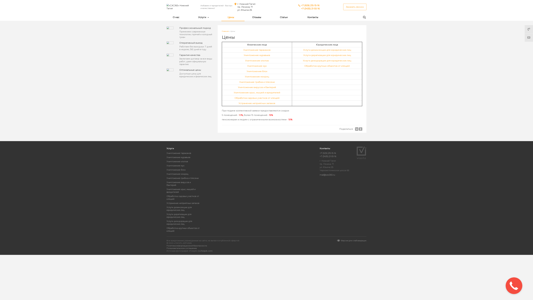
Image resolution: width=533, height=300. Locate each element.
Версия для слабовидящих (353, 240)
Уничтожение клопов (257, 60)
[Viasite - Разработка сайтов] (361, 158)
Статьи (284, 17)
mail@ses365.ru (327, 175)
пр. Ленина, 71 (245, 7)
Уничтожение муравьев (257, 55)
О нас (176, 17)
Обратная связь (529, 37)
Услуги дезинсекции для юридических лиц (327, 50)
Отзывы (256, 17)
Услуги (202, 17)
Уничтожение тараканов (257, 50)
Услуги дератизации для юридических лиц (327, 55)
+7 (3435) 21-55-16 (310, 8)
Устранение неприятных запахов (257, 103)
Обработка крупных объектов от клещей (327, 66)
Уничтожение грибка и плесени (257, 82)
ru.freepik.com (205, 251)
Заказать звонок (355, 7)
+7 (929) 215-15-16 (310, 5)
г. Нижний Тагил (246, 4)
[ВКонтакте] (356, 129)
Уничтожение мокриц (257, 76)
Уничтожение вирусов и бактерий (257, 87)
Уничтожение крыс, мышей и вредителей (257, 92)
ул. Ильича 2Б (244, 10)
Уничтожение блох (257, 71)
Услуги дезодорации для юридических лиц (327, 60)
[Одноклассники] (360, 129)
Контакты (312, 17)
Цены (231, 17)
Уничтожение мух (257, 66)
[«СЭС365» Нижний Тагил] (180, 7)
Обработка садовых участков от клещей (257, 98)
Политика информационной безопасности (187, 246)
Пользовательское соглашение (182, 248)
